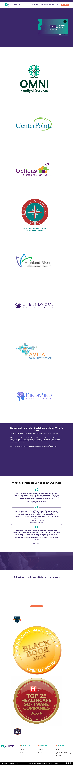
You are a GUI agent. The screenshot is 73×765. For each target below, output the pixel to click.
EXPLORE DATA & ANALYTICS (36, 474)
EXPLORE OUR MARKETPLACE (58, 474)
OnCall (21, 752)
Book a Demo (64, 4)
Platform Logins (64, 1)
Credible (21, 748)
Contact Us (58, 751)
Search (36, 1)
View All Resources (36, 606)
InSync (21, 751)
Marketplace (56, 1)
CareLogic (22, 749)
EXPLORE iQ (14, 474)
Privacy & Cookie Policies (61, 752)
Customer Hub (43, 1)
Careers (58, 748)
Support (49, 1)
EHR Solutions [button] (35, 4)
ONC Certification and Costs (44, 751)
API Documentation (42, 748)
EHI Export (40, 752)
